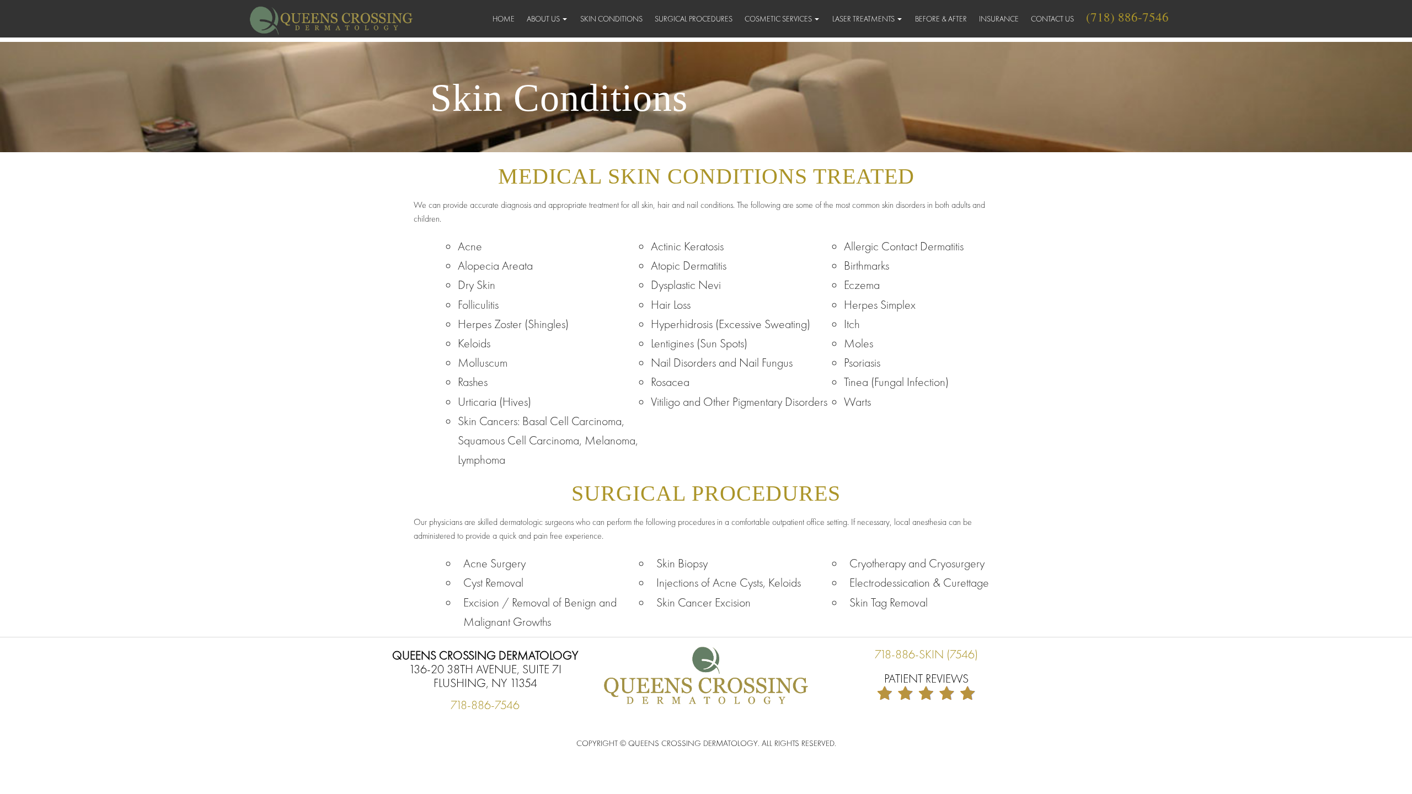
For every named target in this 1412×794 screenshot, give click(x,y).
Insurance (999, 19)
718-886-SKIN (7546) (926, 654)
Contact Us (1052, 19)
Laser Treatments (863, 19)
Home (504, 19)
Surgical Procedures (693, 19)
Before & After (941, 19)
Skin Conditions (611, 19)
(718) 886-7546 (1127, 16)
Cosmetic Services (778, 19)
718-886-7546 (485, 705)
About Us (543, 19)
